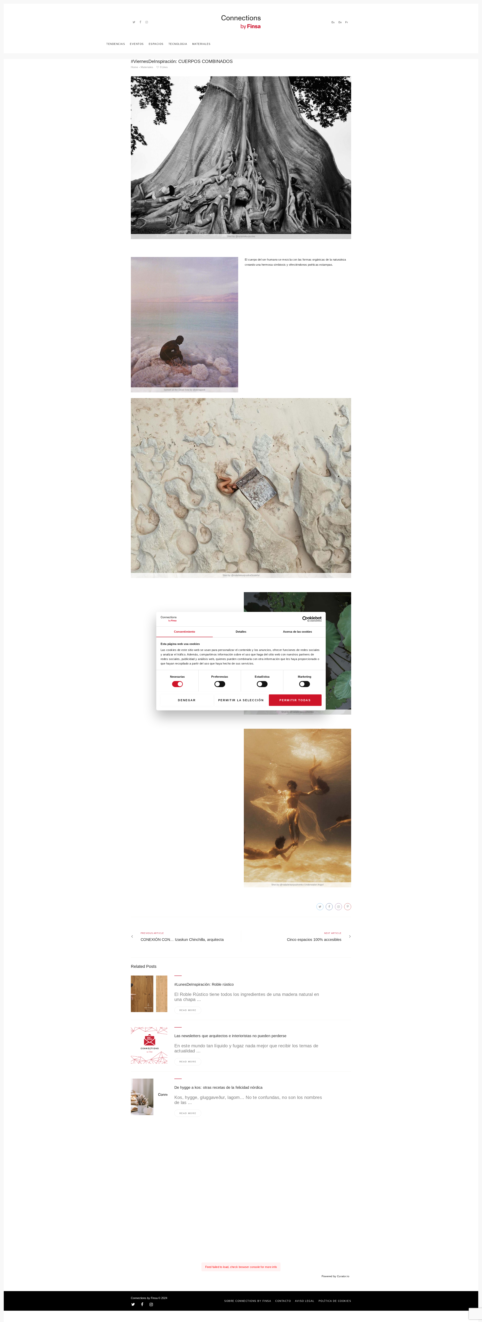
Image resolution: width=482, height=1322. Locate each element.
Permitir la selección (241, 700)
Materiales (147, 67)
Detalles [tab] (241, 631)
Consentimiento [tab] (184, 631)
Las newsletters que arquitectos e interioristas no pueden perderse (230, 1036)
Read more (187, 1010)
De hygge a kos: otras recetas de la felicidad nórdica (218, 1087)
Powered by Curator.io (335, 1276)
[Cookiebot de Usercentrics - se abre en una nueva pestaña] (305, 619)
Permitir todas (295, 700)
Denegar (187, 700)
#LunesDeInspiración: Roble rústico (204, 984)
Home (134, 67)
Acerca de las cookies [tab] (297, 631)
